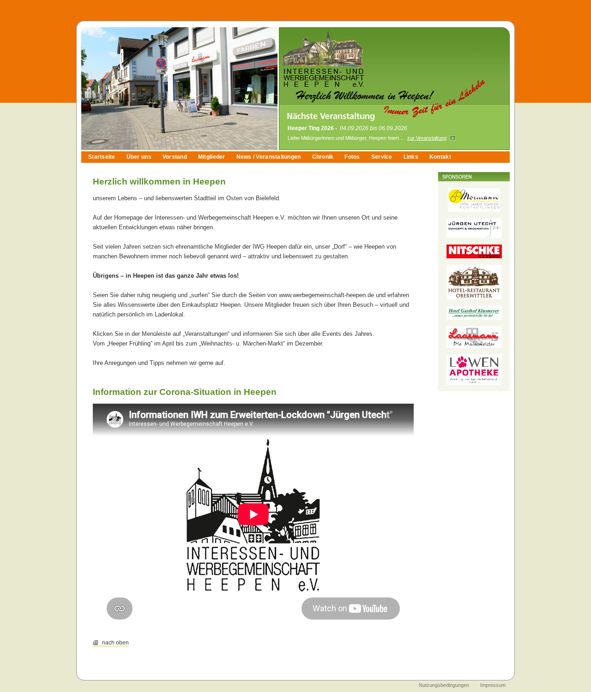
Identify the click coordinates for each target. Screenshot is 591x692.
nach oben (115, 642)
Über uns (139, 157)
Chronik (323, 157)
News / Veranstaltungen (268, 157)
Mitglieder (211, 157)
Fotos (352, 157)
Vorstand (175, 157)
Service (381, 157)
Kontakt (440, 157)
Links (411, 157)
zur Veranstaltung (426, 138)
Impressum (493, 685)
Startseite (101, 157)
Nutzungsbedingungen (444, 685)
